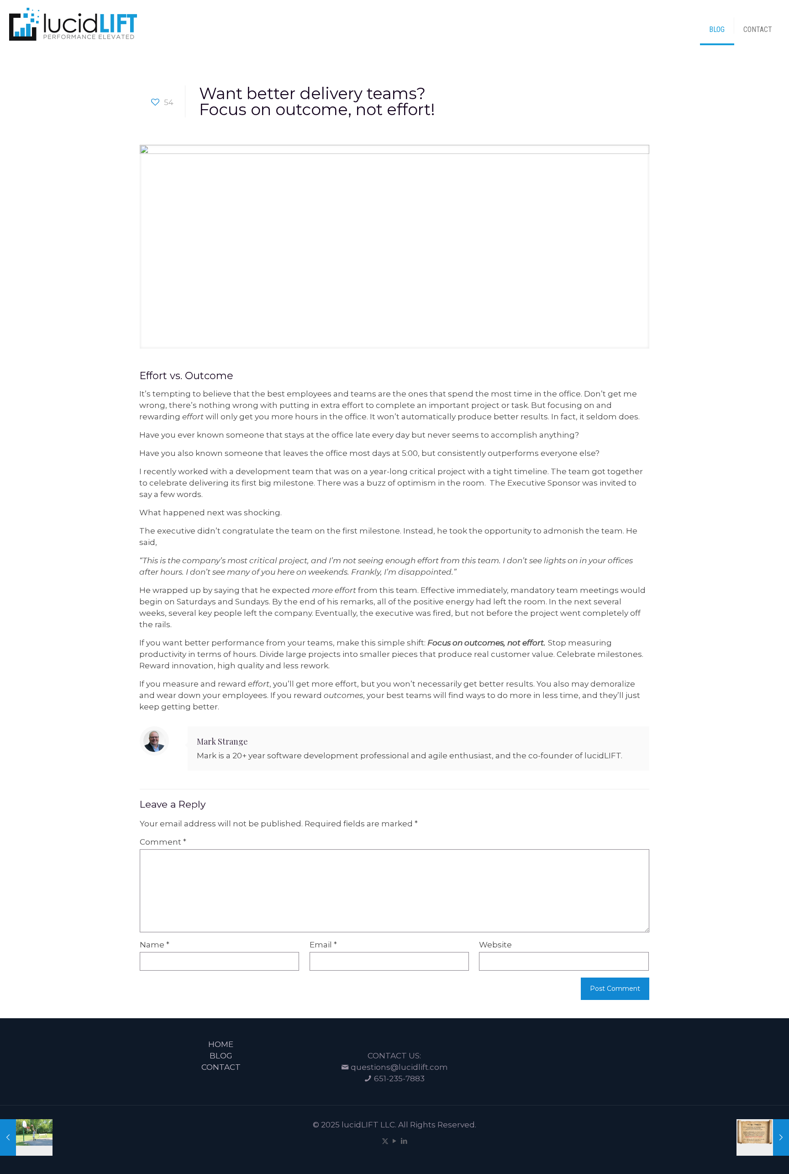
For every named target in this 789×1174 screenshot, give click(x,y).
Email (323, 944)
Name (154, 944)
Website (495, 944)
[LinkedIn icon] (404, 1141)
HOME (220, 1044)
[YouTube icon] (394, 1141)
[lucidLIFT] (73, 23)
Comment (163, 841)
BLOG (221, 1055)
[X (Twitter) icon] (385, 1141)
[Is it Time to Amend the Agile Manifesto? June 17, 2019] (762, 1137)
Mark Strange (222, 741)
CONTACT (221, 1067)
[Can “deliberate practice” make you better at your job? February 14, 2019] (26, 1137)
